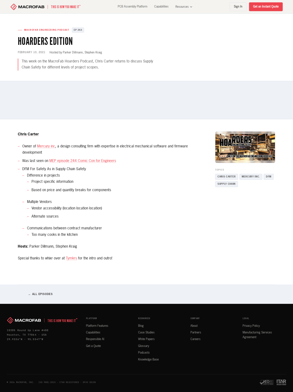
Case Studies (146, 332)
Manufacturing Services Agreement (257, 335)
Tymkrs (71, 258)
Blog (141, 325)
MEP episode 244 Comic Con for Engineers (82, 161)
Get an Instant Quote (266, 6)
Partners (195, 332)
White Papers (146, 339)
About (194, 325)
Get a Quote (93, 346)
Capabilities (161, 6)
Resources (182, 6)
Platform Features (97, 325)
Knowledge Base (148, 359)
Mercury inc (46, 146)
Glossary (143, 346)
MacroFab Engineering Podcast (46, 30)
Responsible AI (95, 339)
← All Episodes (40, 294)
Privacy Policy (251, 325)
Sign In (238, 6)
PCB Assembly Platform (132, 6)
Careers (195, 339)
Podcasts (144, 352)
